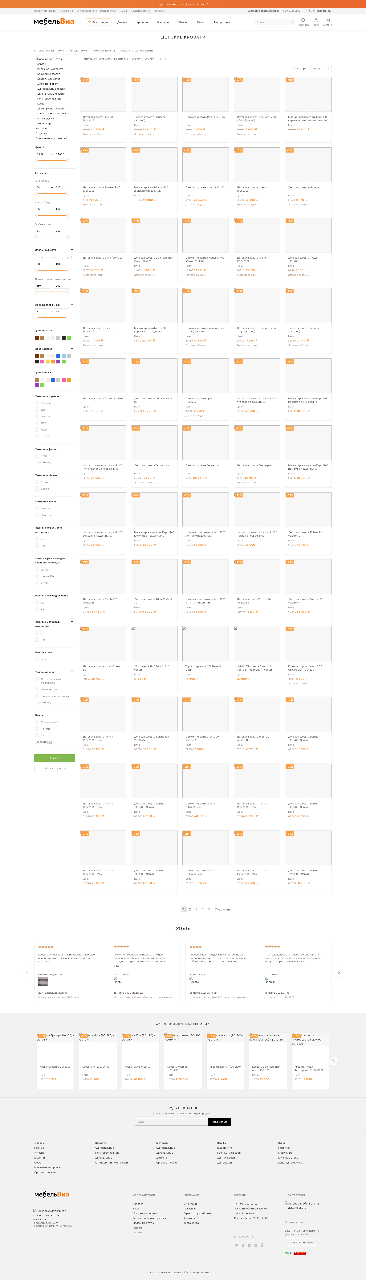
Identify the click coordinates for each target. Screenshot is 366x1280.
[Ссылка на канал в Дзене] (256, 1245)
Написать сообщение (301, 1242)
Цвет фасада (43, 330)
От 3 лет (136, 58)
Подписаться (219, 1121)
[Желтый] (48, 361)
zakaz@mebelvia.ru (246, 1213)
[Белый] (48, 338)
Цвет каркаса (43, 348)
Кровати (142, 22)
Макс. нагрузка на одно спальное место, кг (50, 560)
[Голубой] (64, 356)
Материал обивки (46, 475)
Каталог (138, 1203)
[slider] (36, 160)
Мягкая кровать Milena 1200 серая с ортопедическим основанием (60, 997)
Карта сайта (191, 1223)
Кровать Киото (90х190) (279, 997)
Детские (161, 1157)
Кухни (201, 22)
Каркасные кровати (49, 74)
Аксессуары (44, 123)
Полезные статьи (140, 10)
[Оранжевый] (53, 361)
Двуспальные (103, 1157)
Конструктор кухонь (290, 1162)
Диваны (122, 22)
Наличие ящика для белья (51, 595)
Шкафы (183, 22)
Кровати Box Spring (48, 78)
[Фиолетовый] (58, 361)
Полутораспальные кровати (49, 101)
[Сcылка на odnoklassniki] (243, 1245)
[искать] (291, 22)
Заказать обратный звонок (263, 10)
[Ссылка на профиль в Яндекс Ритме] (262, 1245)
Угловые (39, 1152)
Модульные (285, 1152)
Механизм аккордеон (47, 1167)
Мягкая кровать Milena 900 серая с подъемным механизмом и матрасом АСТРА (218, 997)
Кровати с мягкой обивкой (53, 113)
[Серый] (58, 338)
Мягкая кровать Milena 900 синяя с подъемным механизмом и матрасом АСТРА (143, 997)
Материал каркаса (47, 396)
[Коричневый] (42, 338)
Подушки (41, 133)
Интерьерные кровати (50, 69)
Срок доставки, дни (47, 304)
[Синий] (58, 356)
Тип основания (45, 672)
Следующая (223, 909)
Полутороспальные (107, 1152)
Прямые (39, 1147)
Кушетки (39, 1157)
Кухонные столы (288, 1157)
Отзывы (137, 1232)
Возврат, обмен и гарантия (149, 1218)
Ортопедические (44, 1172)
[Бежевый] (53, 338)
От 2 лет (149, 58)
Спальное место (45, 250)
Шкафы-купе (225, 1147)
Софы (37, 1162)
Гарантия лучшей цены (198, 1213)
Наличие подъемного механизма (49, 530)
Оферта (138, 1227)
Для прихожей (226, 1157)
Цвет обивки (43, 372)
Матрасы (163, 22)
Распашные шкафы (229, 1152)
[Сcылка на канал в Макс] (249, 1245)
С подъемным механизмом (111, 1162)
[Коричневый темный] (37, 338)
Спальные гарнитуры (49, 59)
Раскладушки (45, 118)
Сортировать (319, 68)
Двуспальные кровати (51, 93)
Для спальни (225, 1162)
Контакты (159, 10)
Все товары (100, 22)
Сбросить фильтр (54, 768)
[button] (102, 110)
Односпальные (104, 1147)
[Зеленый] (69, 338)
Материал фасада (46, 449)
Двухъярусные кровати (51, 108)
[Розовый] (42, 361)
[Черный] (64, 338)
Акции (124, 10)
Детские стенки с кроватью (113, 58)
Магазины (190, 1208)
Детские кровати (48, 83)
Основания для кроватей (51, 138)
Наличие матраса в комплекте (47, 624)
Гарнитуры (284, 1147)
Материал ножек (45, 501)
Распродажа (222, 22)
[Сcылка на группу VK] (236, 1245)
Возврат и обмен (109, 10)
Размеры (40, 173)
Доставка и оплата (87, 10)
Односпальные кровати (52, 88)
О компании (67, 10)
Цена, (41, 147)
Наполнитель (43, 652)
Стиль (39, 715)
